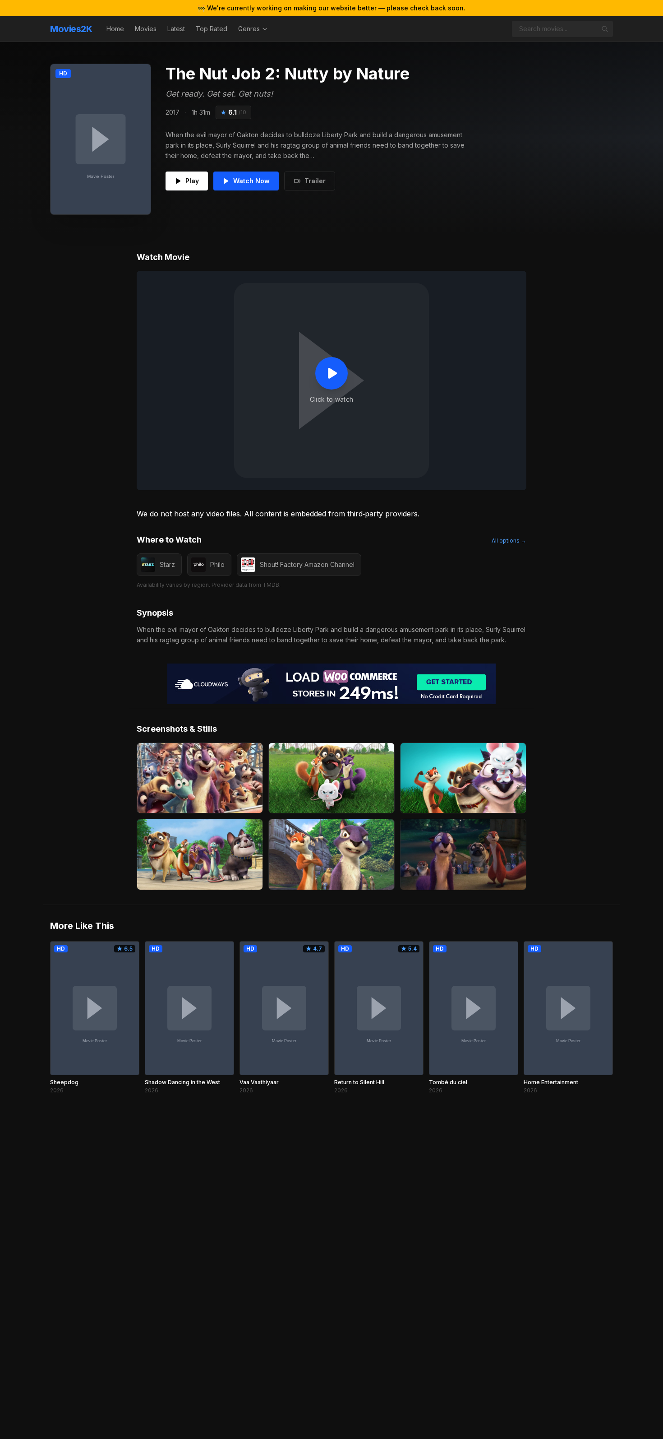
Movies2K (71, 28)
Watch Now (251, 181)
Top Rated (211, 28)
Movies (146, 28)
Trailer (315, 181)
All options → (509, 540)
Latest (176, 28)
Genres (249, 28)
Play (192, 181)
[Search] (604, 28)
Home (115, 28)
